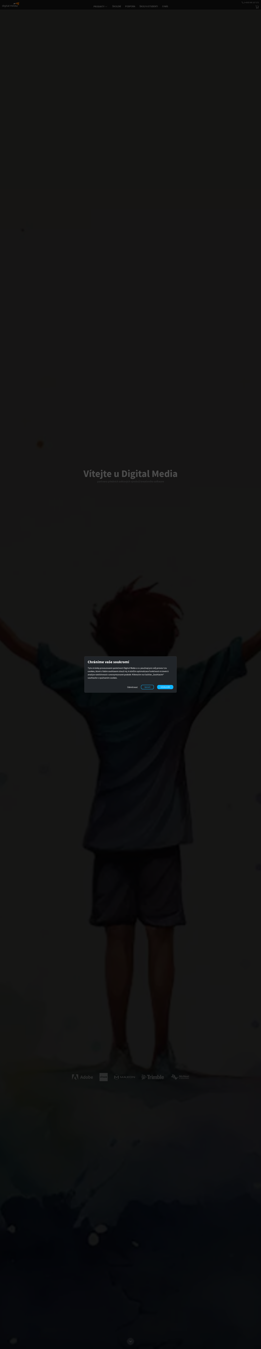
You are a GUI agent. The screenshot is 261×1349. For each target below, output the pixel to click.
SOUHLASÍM (165, 687)
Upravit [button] (147, 687)
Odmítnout (132, 687)
